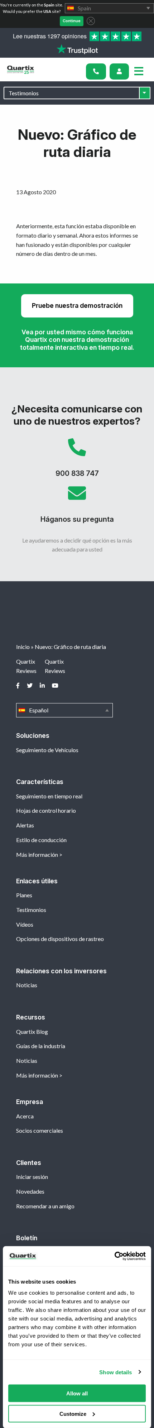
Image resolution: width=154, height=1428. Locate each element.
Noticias (26, 985)
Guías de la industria (40, 1045)
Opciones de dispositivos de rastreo (60, 938)
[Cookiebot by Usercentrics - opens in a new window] (114, 1256)
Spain (109, 8)
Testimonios (31, 909)
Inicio (23, 646)
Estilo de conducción (41, 839)
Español (64, 710)
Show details (115, 1372)
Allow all (77, 1393)
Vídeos (24, 924)
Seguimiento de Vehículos (47, 749)
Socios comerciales (39, 1130)
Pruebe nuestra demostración (77, 305)
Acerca (25, 1116)
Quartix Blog (32, 1031)
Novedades (30, 1191)
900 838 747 (77, 461)
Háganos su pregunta (77, 507)
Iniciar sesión (32, 1176)
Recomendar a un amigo (45, 1206)
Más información (37, 854)
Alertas (25, 825)
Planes (24, 895)
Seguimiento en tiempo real (49, 796)
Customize (72, 1413)
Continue (72, 20)
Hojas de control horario (46, 810)
